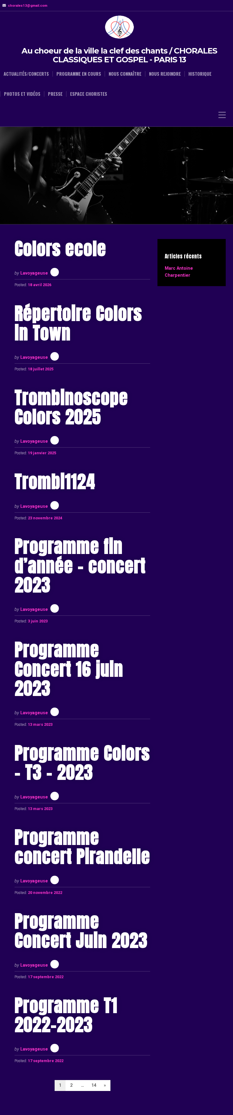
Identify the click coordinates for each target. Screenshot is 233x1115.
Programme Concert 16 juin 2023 (69, 668)
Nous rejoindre (165, 74)
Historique (199, 74)
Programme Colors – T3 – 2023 (82, 762)
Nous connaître (125, 74)
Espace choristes (88, 94)
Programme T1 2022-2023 (66, 1015)
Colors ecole (60, 248)
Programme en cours (78, 74)
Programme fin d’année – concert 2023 (80, 565)
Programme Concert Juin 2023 (81, 931)
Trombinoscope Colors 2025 (71, 407)
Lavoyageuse (34, 273)
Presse (55, 94)
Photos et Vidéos (22, 94)
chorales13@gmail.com (27, 5)
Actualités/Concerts (26, 74)
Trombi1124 (55, 481)
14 (93, 1085)
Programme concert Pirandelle (82, 847)
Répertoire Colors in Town (78, 323)
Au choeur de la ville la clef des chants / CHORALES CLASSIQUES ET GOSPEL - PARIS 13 (119, 55)
